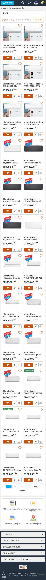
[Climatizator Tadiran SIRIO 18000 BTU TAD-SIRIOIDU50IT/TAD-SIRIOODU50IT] (12, 33)
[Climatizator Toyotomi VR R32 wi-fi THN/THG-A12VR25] (12, 148)
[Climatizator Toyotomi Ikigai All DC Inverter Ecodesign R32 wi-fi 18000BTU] (33, 340)
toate (36, 487)
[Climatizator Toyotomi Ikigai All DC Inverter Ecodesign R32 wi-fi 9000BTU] (33, 302)
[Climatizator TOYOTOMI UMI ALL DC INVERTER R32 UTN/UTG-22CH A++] (33, 264)
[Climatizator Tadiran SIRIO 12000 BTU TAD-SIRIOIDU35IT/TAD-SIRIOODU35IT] (33, 33)
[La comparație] (19, 58)
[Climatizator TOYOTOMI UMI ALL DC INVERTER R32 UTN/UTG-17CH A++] (12, 302)
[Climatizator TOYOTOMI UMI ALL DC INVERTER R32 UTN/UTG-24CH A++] (12, 455)
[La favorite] (20, 25)
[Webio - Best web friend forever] (42, 574)
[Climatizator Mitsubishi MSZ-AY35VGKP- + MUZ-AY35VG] (33, 225)
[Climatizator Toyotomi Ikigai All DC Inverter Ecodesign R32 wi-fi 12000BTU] (12, 340)
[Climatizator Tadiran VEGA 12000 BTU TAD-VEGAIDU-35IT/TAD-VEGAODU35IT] (12, 110)
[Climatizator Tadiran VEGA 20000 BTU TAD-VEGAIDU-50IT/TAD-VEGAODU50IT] (33, 72)
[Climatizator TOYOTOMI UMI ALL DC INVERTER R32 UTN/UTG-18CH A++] (33, 417)
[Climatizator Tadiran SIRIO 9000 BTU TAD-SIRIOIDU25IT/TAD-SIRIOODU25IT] (12, 72)
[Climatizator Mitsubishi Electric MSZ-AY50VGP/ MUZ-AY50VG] (12, 264)
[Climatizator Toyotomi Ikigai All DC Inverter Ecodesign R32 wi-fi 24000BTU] (12, 379)
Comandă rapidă (14, 58)
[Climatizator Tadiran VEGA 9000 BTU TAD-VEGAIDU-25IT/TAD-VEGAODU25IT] (33, 110)
